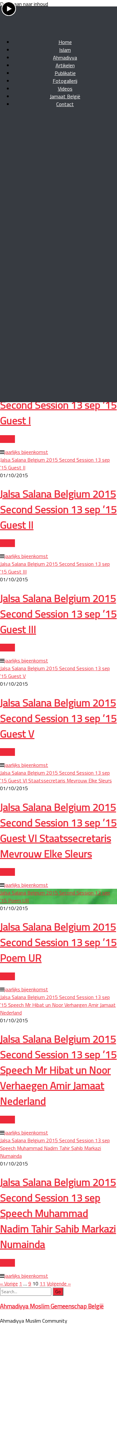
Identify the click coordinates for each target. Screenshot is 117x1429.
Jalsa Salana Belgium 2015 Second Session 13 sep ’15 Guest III (58, 613)
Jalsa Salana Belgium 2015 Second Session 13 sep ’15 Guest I (58, 404)
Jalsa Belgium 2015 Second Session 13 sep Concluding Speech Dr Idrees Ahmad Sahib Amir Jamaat (51, 219)
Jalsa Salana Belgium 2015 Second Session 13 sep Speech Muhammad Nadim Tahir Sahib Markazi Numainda (55, 1148)
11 (43, 1283)
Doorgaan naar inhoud (24, 4)
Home (6, 100)
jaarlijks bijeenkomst (26, 204)
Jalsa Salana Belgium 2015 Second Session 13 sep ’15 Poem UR (58, 942)
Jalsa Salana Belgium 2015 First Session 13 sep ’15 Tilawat (58, 157)
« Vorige (9, 1283)
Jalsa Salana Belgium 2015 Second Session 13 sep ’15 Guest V (58, 718)
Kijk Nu (7, 191)
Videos (26, 100)
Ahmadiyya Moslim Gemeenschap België (52, 1306)
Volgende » (59, 1283)
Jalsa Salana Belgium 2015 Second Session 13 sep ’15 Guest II (58, 509)
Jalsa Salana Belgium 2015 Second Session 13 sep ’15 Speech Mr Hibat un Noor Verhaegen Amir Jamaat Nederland (58, 1004)
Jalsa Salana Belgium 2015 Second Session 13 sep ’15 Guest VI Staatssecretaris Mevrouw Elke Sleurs (56, 776)
